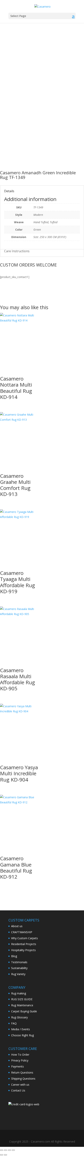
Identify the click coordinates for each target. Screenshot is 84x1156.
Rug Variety (18, 974)
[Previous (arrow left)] (1, 1154)
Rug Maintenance (22, 1005)
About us (16, 926)
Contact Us (18, 1090)
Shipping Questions (23, 1078)
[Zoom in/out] (1, 1150)
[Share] (9, 1150)
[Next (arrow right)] (5, 1154)
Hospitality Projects (23, 950)
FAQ (14, 1023)
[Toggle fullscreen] (5, 1150)
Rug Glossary (19, 1017)
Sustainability (19, 968)
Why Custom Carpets (24, 938)
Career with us (20, 1084)
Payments (17, 1066)
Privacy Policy (19, 1060)
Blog (14, 956)
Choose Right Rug (22, 1035)
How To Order (20, 1054)
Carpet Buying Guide (24, 1011)
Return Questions (22, 1072)
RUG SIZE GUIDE (21, 999)
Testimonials (19, 962)
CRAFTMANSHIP (21, 932)
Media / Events (20, 1029)
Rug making (18, 993)
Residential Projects (23, 944)
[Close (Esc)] (13, 1150)
